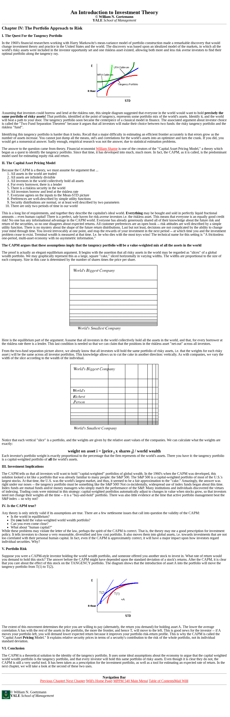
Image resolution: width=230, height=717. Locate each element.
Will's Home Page (99, 681)
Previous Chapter (52, 681)
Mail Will (181, 681)
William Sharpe (107, 149)
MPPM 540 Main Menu (130, 681)
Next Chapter (75, 681)
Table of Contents (161, 681)
